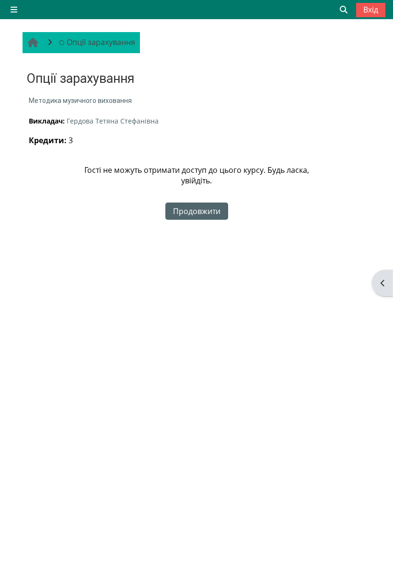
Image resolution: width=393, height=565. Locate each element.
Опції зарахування (101, 42)
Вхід (370, 9)
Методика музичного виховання (80, 100)
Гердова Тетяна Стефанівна (113, 120)
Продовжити (196, 211)
